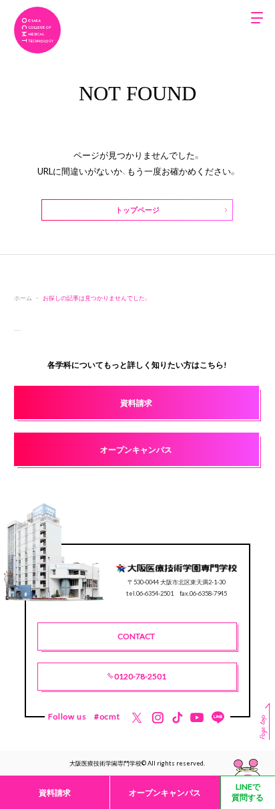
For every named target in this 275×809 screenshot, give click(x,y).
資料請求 (55, 792)
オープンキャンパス (165, 792)
